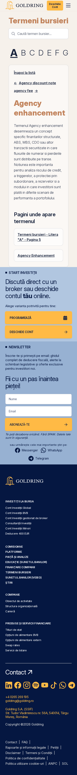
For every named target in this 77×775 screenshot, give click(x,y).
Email (12, 411)
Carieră (10, 611)
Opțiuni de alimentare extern (23, 640)
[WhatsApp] (62, 685)
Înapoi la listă (24, 73)
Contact (11, 742)
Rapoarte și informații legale (25, 747)
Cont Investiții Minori (18, 528)
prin (54, 176)
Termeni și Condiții (38, 753)
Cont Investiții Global (18, 507)
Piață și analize (16, 557)
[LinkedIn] (8, 685)
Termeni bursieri (38, 20)
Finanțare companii (20, 567)
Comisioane (14, 546)
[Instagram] (26, 685)
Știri (9, 582)
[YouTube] (44, 685)
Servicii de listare (16, 650)
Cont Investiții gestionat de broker (26, 518)
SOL (65, 764)
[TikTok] (53, 685)
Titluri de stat (13, 629)
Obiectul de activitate (18, 601)
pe (39, 159)
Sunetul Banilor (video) (23, 577)
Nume (13, 399)
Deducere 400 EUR (17, 533)
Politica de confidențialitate (25, 758)
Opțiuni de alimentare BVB (21, 635)
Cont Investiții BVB (16, 513)
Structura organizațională (21, 606)
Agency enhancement (46, 125)
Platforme (13, 551)
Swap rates (12, 645)
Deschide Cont (55, 5)
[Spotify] (35, 685)
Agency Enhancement (36, 255)
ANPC (52, 764)
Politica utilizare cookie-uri (24, 764)
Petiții (54, 747)
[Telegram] (71, 685)
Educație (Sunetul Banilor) (26, 562)
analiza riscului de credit (43, 170)
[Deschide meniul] (68, 5)
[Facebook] (17, 685)
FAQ (25, 742)
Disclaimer (13, 753)
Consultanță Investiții (18, 523)
